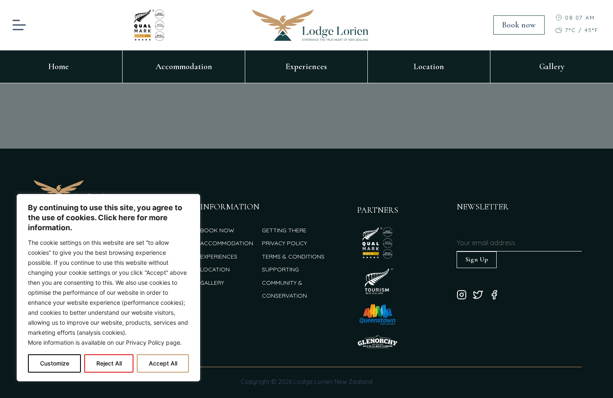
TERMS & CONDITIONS (293, 256)
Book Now (217, 230)
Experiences (306, 67)
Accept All (163, 363)
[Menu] (19, 25)
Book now (519, 25)
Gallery (552, 67)
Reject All (109, 363)
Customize (54, 363)
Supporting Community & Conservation (284, 282)
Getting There (284, 230)
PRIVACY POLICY (284, 243)
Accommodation (184, 67)
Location (429, 67)
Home (58, 67)
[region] (108, 287)
